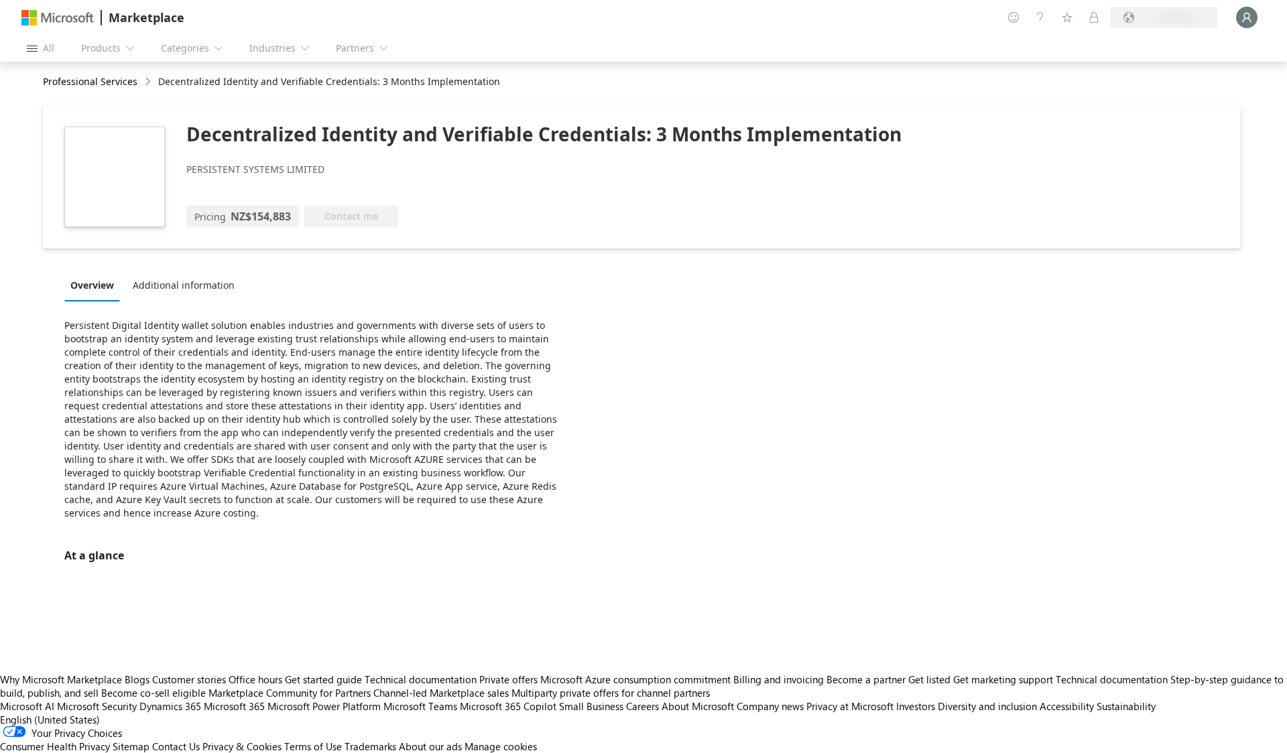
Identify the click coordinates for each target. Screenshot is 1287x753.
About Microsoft (698, 706)
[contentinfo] (149, 82)
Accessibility (1067, 706)
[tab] (95, 284)
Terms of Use (313, 746)
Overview (92, 285)
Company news (770, 706)
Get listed (929, 679)
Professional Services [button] (90, 81)
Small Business (591, 706)
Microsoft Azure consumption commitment (636, 679)
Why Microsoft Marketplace (61, 679)
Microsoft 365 (234, 706)
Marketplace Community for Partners (289, 692)
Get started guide (323, 679)
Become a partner (866, 679)
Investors (915, 706)
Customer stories (189, 679)
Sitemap (131, 746)
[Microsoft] (57, 17)
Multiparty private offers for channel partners (610, 692)
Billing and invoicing (778, 679)
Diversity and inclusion (987, 706)
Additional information (184, 285)
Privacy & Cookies (242, 746)
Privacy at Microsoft (850, 706)
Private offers (508, 679)
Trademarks (370, 746)
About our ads (430, 746)
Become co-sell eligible (153, 692)
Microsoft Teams (420, 706)
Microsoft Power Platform (324, 706)
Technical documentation (421, 679)
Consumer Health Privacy (55, 746)
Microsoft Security (97, 706)
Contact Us (176, 746)
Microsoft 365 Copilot (508, 706)
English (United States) (50, 719)
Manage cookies (501, 746)
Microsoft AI (27, 706)
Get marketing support (1003, 679)
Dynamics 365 (170, 706)
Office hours (255, 679)
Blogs (137, 679)
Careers (642, 706)
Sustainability (1126, 706)
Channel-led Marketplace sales (441, 692)
